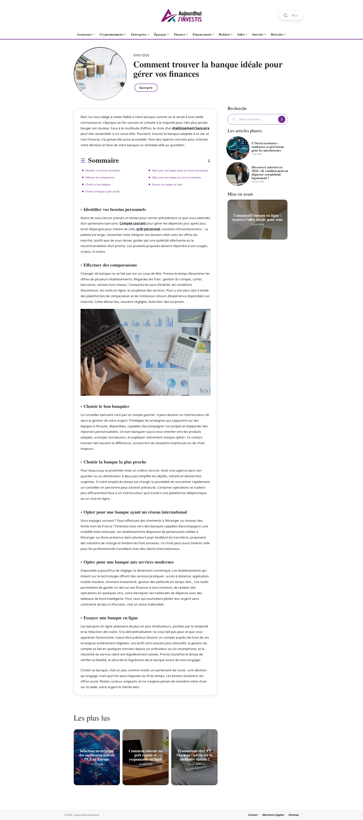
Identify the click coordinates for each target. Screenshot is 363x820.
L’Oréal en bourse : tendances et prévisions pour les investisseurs (268, 147)
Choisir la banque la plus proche (102, 191)
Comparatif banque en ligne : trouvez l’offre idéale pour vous (257, 216)
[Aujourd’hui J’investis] (181, 15)
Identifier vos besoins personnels (102, 170)
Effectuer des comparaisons (99, 177)
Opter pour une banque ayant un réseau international (180, 170)
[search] (285, 15)
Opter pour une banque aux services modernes (176, 177)
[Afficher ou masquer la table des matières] (165, 161)
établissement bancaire (190, 128)
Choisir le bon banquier (98, 184)
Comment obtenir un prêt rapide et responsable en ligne (146, 753)
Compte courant (132, 223)
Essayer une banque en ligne (167, 184)
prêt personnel (148, 229)
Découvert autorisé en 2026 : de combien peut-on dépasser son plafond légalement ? (270, 172)
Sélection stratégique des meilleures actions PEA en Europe (97, 753)
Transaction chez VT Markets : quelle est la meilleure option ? (194, 753)
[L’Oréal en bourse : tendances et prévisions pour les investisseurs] (237, 148)
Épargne (146, 87)
